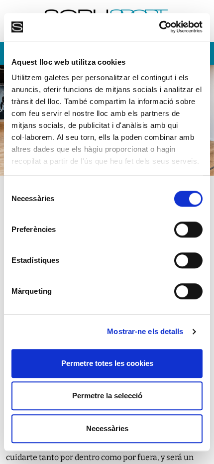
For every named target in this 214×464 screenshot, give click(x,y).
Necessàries (107, 428)
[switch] (188, 229)
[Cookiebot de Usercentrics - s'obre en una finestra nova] (159, 26)
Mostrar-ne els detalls (145, 331)
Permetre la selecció (107, 395)
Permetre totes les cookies (107, 363)
